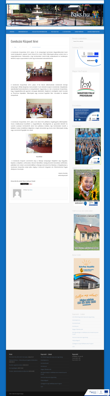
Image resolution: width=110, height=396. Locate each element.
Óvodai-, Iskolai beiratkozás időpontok (18, 371)
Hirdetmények (79, 31)
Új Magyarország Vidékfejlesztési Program (82, 343)
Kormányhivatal (76, 323)
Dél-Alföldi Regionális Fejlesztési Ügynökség (83, 317)
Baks (15, 47)
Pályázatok (55, 31)
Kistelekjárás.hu (76, 320)
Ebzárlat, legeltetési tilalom (16, 365)
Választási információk (39, 31)
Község (12, 31)
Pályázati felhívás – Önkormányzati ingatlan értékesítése (23, 360)
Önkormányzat (23, 31)
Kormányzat (75, 326)
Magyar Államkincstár (77, 329)
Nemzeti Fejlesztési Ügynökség (80, 337)
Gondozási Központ (36, 47)
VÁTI (73, 346)
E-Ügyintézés (67, 31)
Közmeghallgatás (13, 368)
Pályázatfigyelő (76, 340)
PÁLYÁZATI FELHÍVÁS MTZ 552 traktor (18, 357)
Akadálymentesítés (93, 31)
